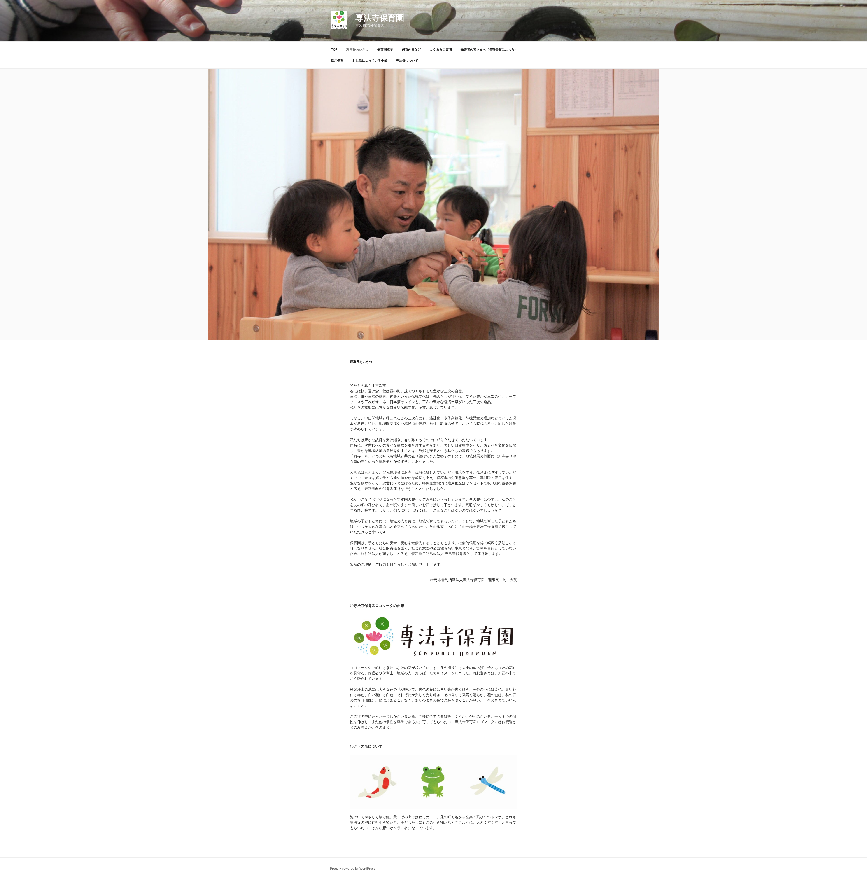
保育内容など (411, 49)
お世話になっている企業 (369, 60)
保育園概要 (385, 49)
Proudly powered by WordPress (352, 868)
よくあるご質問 (441, 49)
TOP (334, 49)
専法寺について (407, 60)
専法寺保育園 (379, 18)
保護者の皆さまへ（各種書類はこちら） (489, 49)
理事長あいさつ (357, 49)
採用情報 (337, 60)
